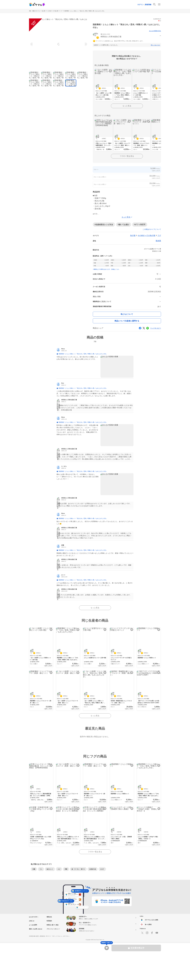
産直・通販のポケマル (34, 11)
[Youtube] (156, 932)
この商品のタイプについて (151, 229)
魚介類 (43, 11)
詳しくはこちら (155, 45)
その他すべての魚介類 (52, 11)
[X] (142, 932)
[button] (127, 36)
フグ (61, 11)
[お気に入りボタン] (110, 71)
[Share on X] (144, 328)
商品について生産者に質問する (127, 321)
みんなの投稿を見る (155, 31)
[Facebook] (152, 932)
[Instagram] (147, 932)
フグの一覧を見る (127, 156)
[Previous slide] (31, 44)
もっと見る (126, 106)
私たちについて (127, 314)
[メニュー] (159, 4)
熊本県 (158, 241)
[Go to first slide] (85, 44)
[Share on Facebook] (140, 328)
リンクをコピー (155, 328)
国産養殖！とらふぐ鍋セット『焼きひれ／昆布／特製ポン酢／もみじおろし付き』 (84, 11)
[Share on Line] (147, 328)
